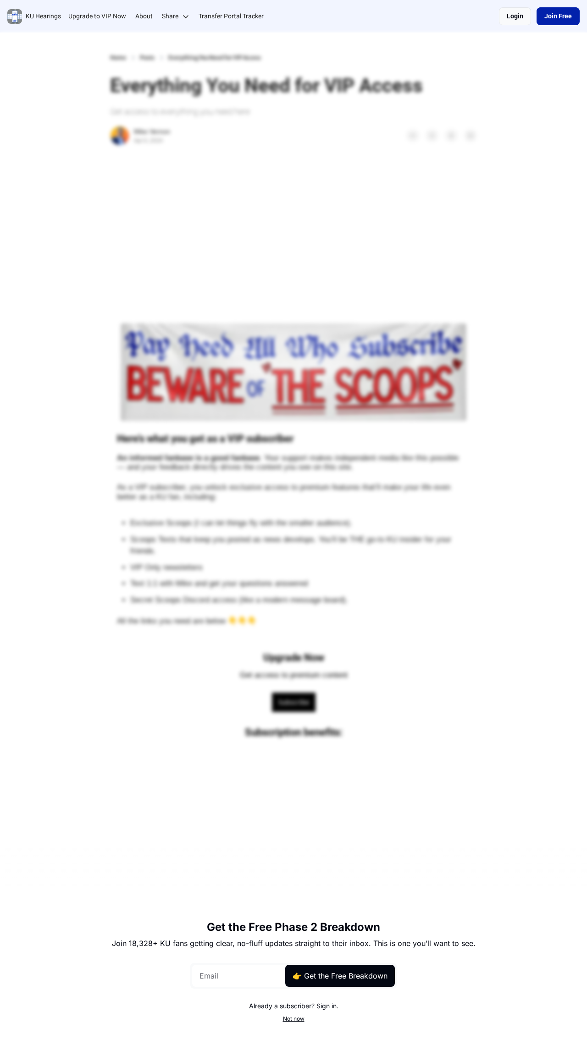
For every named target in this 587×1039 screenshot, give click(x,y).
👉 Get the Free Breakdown (340, 975)
